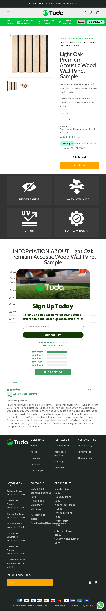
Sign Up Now (53, 335)
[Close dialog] (86, 272)
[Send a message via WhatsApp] (100, 605)
